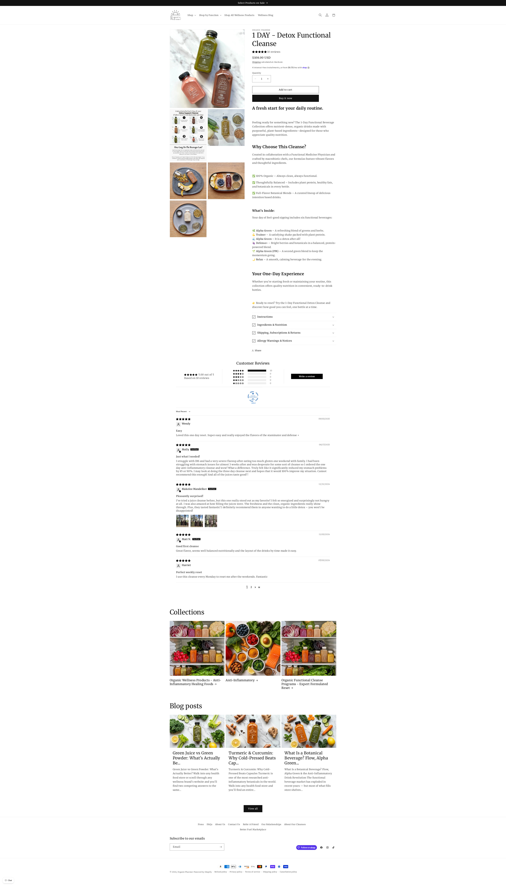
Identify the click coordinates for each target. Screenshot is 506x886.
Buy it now (285, 98)
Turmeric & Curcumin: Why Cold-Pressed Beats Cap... (252, 757)
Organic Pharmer (185, 872)
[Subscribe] (220, 847)
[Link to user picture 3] (211, 521)
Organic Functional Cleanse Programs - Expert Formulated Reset (304, 684)
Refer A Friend (251, 824)
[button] (191, 15)
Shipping (256, 62)
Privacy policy (236, 872)
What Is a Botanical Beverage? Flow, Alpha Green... (306, 757)
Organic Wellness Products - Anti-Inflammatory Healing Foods (195, 682)
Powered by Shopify (203, 872)
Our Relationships (271, 824)
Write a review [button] (307, 376)
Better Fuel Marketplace (253, 829)
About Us (220, 824)
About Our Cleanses (295, 824)
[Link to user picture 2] (196, 521)
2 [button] (251, 587)
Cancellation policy (288, 872)
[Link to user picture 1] (182, 521)
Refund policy (221, 872)
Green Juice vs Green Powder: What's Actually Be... (196, 757)
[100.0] (253, 396)
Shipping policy (270, 872)
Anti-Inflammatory (240, 680)
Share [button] (258, 350)
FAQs (209, 824)
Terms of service (252, 872)
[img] (183, 419)
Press (201, 824)
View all (253, 808)
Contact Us (234, 824)
